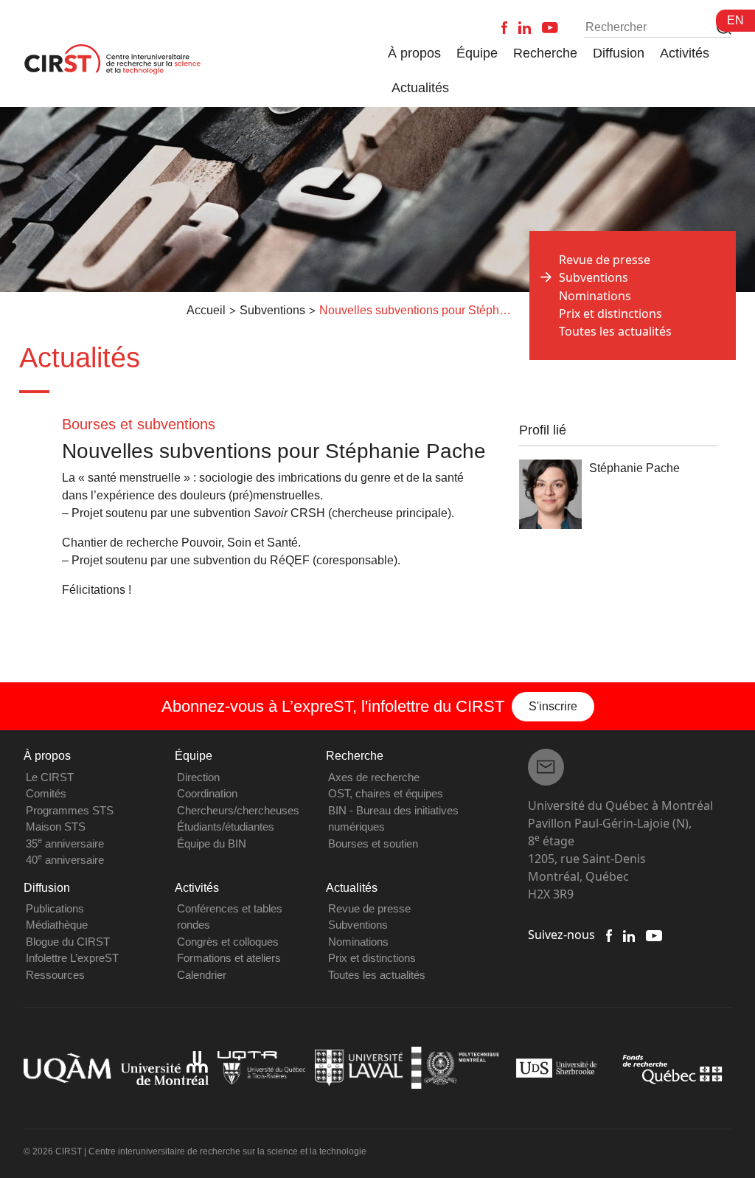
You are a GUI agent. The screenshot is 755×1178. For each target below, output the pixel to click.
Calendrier (201, 975)
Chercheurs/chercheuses (238, 810)
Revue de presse (604, 260)
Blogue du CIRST (68, 941)
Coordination (207, 793)
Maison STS (56, 826)
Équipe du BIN (211, 843)
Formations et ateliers (229, 958)
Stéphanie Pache (634, 468)
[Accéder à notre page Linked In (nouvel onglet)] (629, 934)
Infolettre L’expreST (72, 958)
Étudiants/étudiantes (225, 826)
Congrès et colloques (228, 941)
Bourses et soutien (373, 843)
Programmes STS (70, 810)
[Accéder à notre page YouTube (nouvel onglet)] (653, 934)
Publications (55, 908)
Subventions (358, 924)
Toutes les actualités (615, 331)
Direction (198, 777)
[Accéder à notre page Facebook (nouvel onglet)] (609, 934)
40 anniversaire (65, 859)
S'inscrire (553, 706)
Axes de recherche (374, 777)
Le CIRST (50, 777)
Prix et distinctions (610, 313)
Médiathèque (57, 924)
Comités (46, 793)
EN (735, 20)
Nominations (595, 296)
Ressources (55, 975)
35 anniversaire (65, 843)
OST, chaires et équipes (385, 793)
